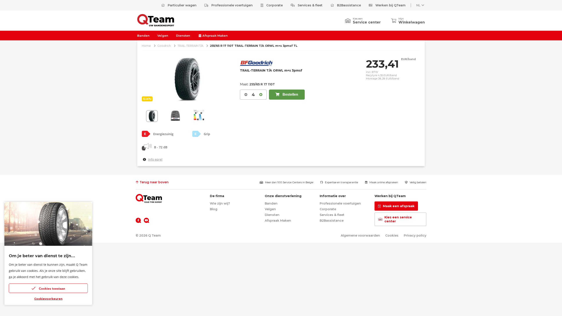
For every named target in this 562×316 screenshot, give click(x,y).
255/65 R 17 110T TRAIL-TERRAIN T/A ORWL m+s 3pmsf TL (253, 45)
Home (146, 45)
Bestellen (290, 94)
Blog (213, 209)
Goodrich (164, 45)
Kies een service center (398, 219)
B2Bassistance (348, 5)
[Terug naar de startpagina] (149, 198)
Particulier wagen (181, 5)
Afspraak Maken (215, 35)
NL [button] (418, 5)
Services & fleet (309, 5)
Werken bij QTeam (390, 5)
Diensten (183, 35)
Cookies (391, 235)
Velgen (162, 35)
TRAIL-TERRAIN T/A (190, 45)
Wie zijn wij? (220, 203)
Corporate (274, 5)
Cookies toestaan (52, 288)
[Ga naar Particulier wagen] (155, 25)
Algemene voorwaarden (360, 235)
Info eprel (155, 159)
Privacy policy (415, 235)
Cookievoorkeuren (48, 298)
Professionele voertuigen (232, 5)
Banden (143, 35)
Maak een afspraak (398, 206)
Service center (367, 22)
